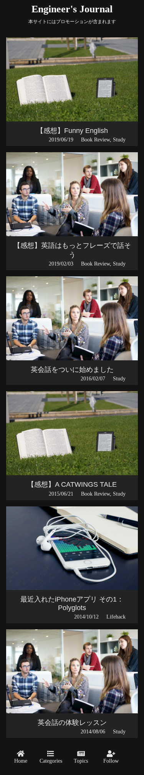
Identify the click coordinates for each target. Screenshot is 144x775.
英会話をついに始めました (72, 369)
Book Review (95, 139)
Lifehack (116, 617)
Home (20, 761)
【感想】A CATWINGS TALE (72, 484)
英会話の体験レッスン (72, 722)
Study (119, 139)
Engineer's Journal (72, 9)
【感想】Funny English (72, 130)
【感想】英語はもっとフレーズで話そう (72, 250)
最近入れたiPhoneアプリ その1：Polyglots (72, 603)
